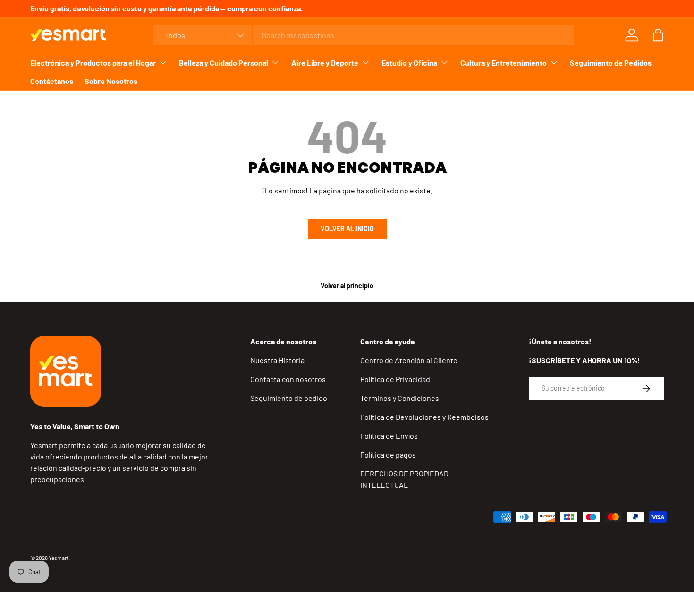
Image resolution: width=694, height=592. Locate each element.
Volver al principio (347, 286)
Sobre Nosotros (111, 80)
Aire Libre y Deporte (324, 62)
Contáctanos (51, 80)
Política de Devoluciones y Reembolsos (424, 416)
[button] (658, 35)
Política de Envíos (389, 435)
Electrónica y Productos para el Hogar (93, 62)
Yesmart (58, 557)
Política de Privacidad (395, 379)
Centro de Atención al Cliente (408, 360)
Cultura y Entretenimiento (503, 62)
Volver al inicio (347, 229)
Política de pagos (388, 454)
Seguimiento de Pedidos (611, 62)
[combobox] (363, 35)
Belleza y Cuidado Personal (223, 62)
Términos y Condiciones (399, 397)
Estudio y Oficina (409, 62)
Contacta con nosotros (288, 379)
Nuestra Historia (277, 360)
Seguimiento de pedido (288, 397)
